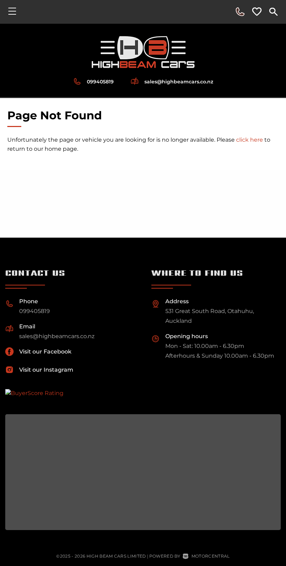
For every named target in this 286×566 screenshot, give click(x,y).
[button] (240, 11)
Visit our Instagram (46, 369)
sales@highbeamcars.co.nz (178, 82)
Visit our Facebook (45, 351)
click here (249, 139)
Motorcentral (210, 556)
